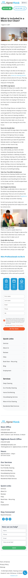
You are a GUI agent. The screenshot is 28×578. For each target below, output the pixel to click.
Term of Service (5, 562)
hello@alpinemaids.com (8, 432)
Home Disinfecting (9, 392)
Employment (7, 370)
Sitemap (2, 567)
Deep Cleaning (7, 383)
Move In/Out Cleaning (10, 401)
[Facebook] (3, 519)
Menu (25, 3)
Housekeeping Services (10, 397)
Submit (14, 548)
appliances (24, 196)
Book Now (6, 8)
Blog (4, 366)
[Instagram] (6, 519)
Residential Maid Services (11, 406)
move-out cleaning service (18, 75)
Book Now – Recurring (10, 361)
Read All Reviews (6, 515)
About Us (6, 348)
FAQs (4, 357)
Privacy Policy (4, 564)
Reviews (5, 352)
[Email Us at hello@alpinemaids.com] (10, 519)
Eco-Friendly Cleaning (10, 388)
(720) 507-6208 (19, 8)
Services (5, 343)
